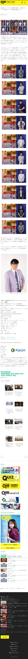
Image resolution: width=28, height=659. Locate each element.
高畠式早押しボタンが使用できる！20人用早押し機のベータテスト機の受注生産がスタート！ (9, 445)
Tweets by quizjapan (4, 554)
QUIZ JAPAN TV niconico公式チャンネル (10, 599)
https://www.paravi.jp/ (20, 365)
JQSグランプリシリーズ (6, 373)
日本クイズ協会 (8, 375)
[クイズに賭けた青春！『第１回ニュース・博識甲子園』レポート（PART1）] (18, 423)
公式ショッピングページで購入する (11, 544)
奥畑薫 (22, 373)
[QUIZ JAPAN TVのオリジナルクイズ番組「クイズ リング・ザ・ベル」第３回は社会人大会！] (18, 388)
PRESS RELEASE (7, 371)
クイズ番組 (17, 373)
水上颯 (14, 375)
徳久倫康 (3, 375)
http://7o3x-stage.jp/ (10, 337)
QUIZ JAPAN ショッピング (8, 598)
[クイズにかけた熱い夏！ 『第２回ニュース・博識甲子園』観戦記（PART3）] (19, 440)
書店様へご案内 (5, 596)
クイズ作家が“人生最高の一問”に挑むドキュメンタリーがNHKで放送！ (19, 410)
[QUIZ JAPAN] (8, 2)
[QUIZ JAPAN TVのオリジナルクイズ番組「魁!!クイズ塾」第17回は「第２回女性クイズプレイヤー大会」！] (9, 390)
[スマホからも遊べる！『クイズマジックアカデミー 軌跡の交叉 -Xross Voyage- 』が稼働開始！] (9, 404)
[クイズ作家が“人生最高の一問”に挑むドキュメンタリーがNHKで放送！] (19, 405)
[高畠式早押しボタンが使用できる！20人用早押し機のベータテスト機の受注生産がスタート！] (9, 441)
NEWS (2, 371)
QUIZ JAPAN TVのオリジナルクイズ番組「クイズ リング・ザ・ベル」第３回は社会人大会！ (18, 394)
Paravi (12, 373)
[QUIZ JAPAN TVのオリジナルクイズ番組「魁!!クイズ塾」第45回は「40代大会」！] (9, 423)
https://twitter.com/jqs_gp (11, 338)
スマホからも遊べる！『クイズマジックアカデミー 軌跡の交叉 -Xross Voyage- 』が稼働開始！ (9, 411)
